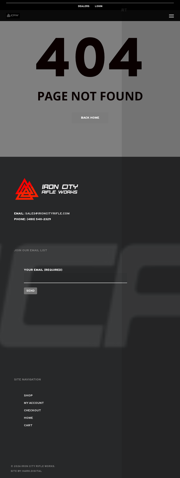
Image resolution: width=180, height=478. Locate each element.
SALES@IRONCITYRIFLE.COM (47, 214)
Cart (28, 425)
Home (28, 418)
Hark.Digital (32, 471)
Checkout (32, 410)
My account (34, 403)
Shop (28, 396)
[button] (171, 16)
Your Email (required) (43, 270)
